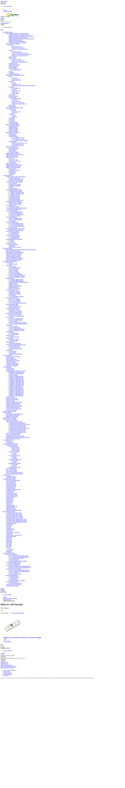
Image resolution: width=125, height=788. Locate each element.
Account (2, 588)
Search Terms (6, 671)
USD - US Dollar (7, 6)
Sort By (2, 613)
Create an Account (7, 11)
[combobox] (7, 22)
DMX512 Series (7, 599)
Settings (2, 589)
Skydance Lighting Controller (10, 598)
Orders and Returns (7, 674)
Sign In (5, 10)
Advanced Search (5, 23)
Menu (2, 29)
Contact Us (6, 675)
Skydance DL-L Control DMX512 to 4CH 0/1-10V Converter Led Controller (22, 637)
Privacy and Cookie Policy (9, 670)
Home (4, 597)
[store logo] (12, 16)
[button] (7, 641)
